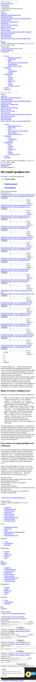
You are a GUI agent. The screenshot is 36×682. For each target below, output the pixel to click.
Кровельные (4, 22)
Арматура (4, 13)
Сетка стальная (5, 30)
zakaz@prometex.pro (7, 3)
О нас (10, 69)
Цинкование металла (14, 57)
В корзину (4, 198)
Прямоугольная (13, 18)
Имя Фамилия (6, 622)
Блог (9, 76)
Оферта (10, 84)
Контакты (7, 89)
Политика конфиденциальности (11, 618)
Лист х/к (9, 38)
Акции (10, 79)
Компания (7, 67)
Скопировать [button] (5, 5)
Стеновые (12, 22)
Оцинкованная (23, 18)
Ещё (19, 15)
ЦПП (9, 61)
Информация (8, 74)
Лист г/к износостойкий (19, 38)
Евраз (2, 28)
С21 (7, 25)
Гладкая (9, 15)
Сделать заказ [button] (5, 10)
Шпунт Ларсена (6, 27)
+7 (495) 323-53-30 (6, 8)
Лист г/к (3, 38)
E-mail (31, 634)
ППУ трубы (12, 59)
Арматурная (24, 32)
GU (8, 28)
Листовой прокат (6, 37)
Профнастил (5, 23)
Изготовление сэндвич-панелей (18, 62)
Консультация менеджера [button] (9, 191)
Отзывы (10, 72)
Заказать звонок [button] (18, 8)
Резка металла (12, 64)
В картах (10, 32)
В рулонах (4, 32)
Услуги (6, 56)
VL (6, 28)
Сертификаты (12, 71)
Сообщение (29, 624)
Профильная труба (6, 17)
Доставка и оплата (14, 86)
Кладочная (16, 32)
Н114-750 (11, 25)
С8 (1, 25)
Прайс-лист (11, 81)
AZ (11, 28)
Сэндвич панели (6, 20)
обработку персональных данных (19, 631)
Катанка (15, 15)
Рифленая (4, 15)
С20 (4, 25)
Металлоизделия (6, 35)
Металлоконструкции (7, 33)
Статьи (6, 87)
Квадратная (4, 18)
